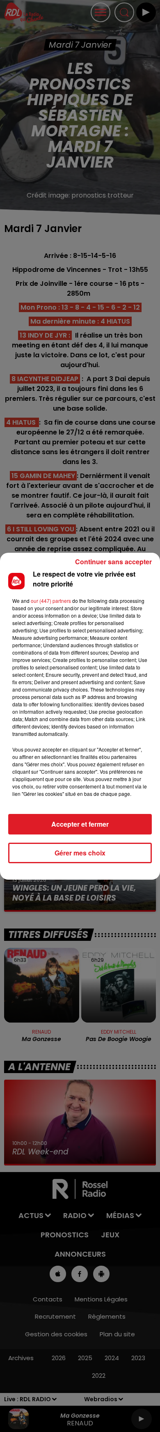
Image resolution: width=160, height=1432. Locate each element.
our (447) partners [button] (51, 600)
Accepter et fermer (80, 824)
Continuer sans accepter (113, 561)
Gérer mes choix (80, 852)
